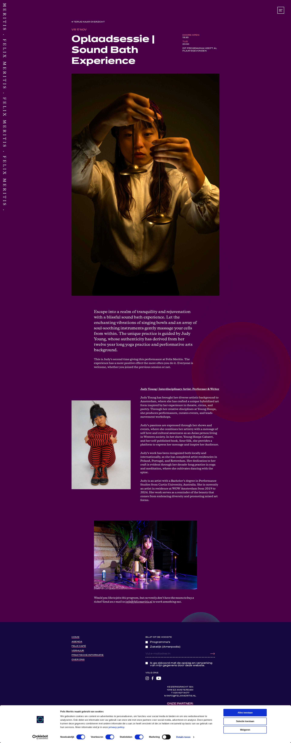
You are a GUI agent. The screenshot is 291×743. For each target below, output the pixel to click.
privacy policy (116, 727)
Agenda (77, 642)
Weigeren (245, 729)
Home (75, 637)
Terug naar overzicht (89, 22)
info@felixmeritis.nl (138, 602)
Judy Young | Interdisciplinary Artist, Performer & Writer (179, 389)
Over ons (78, 660)
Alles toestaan (245, 712)
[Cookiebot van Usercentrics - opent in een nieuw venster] (40, 737)
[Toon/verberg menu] (280, 10)
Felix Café (79, 646)
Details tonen (183, 737)
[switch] (109, 737)
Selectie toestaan (245, 721)
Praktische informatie (88, 655)
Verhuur (78, 651)
